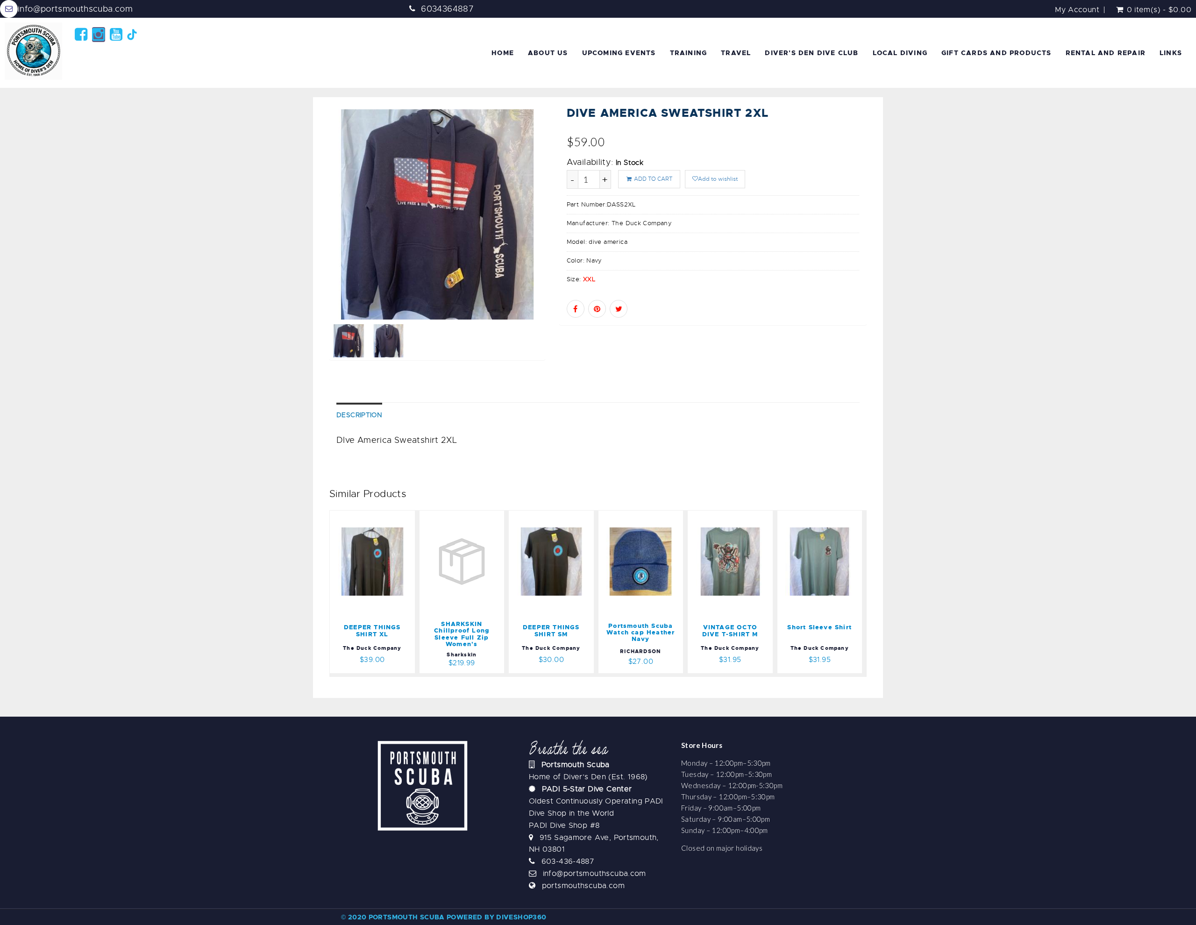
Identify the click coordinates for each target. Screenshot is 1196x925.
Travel (736, 53)
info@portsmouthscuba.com (75, 9)
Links (1171, 53)
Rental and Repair (1106, 53)
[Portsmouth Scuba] (35, 51)
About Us (548, 53)
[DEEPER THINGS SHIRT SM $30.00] (551, 516)
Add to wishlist (718, 179)
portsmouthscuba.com (583, 885)
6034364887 (447, 9)
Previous (308, 246)
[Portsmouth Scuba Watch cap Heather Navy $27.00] (640, 516)
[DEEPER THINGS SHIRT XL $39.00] (372, 516)
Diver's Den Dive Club (811, 53)
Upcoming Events (619, 53)
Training (688, 53)
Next (566, 246)
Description (359, 415)
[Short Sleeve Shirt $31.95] (819, 516)
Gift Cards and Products (996, 53)
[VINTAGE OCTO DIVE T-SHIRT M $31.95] (730, 516)
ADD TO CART (653, 179)
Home (502, 53)
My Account (1077, 10)
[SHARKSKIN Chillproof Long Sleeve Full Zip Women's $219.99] (462, 516)
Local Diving (900, 53)
